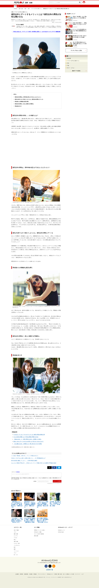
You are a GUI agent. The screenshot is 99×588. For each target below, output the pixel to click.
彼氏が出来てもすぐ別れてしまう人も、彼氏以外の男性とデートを (29, 99)
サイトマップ (77, 574)
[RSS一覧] (53, 566)
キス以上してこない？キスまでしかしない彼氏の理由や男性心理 (29, 434)
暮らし (15, 539)
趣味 (14, 549)
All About (15, 8)
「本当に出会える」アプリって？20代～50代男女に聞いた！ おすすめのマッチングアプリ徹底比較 (36, 31)
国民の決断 (36, 535)
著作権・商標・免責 (58, 574)
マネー (15, 532)
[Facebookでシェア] (54, 467)
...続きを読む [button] (59, 27)
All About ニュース (61, 530)
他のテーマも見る (76, 70)
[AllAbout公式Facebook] (46, 566)
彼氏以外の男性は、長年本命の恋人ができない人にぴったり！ (28, 96)
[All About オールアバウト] (19, 2)
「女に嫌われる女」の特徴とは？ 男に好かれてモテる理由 (27, 443)
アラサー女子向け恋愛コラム (36, 8)
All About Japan (61, 532)
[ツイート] (49, 467)
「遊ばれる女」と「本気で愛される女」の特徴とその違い (27, 439)
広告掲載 (30, 574)
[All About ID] (84, 2)
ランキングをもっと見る (76, 50)
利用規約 (35, 574)
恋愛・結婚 (28, 3)
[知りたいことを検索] (79, 2)
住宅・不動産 (16, 530)
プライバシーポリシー (42, 574)
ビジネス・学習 (17, 543)
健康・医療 (16, 533)
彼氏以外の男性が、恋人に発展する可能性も (24, 103)
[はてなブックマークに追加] (59, 467)
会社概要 (17, 574)
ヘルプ (82, 574)
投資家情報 (26, 574)
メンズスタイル (17, 545)
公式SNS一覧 (49, 569)
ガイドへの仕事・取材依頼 (39, 533)
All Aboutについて (50, 574)
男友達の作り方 (18, 106)
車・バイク (16, 554)
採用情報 (21, 574)
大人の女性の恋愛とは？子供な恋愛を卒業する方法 (25, 436)
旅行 (14, 547)
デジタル (15, 537)
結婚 (18, 6)
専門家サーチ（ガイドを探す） (39, 530)
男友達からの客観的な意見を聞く (22, 101)
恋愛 (15, 6)
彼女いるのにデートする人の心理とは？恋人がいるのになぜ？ (28, 441)
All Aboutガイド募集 (37, 532)
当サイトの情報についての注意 (68, 574)
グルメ (15, 552)
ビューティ (16, 535)
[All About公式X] (49, 566)
